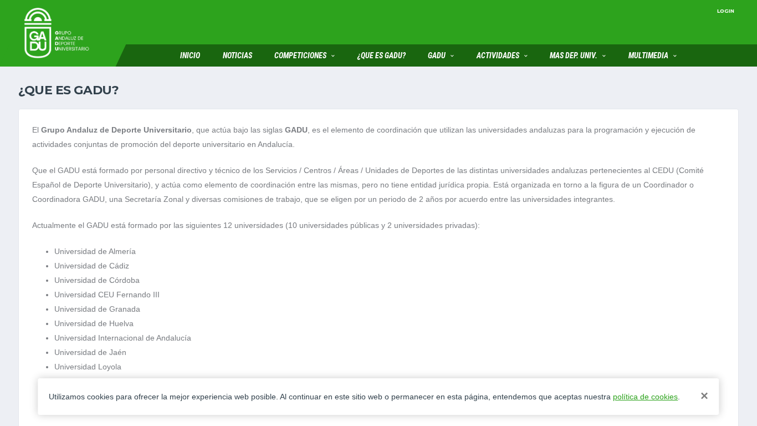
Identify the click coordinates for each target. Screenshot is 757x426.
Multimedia (648, 55)
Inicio (190, 55)
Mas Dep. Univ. (573, 55)
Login (725, 11)
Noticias (237, 55)
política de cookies (645, 396)
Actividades (498, 55)
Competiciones (300, 55)
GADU (437, 55)
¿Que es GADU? (381, 55)
